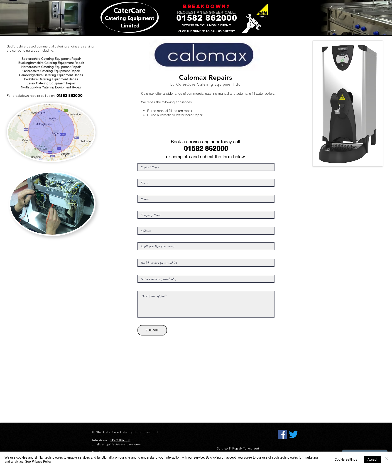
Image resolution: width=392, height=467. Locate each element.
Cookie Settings (346, 459)
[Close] (386, 459)
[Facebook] (282, 434)
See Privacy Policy (38, 461)
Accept (372, 459)
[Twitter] (293, 434)
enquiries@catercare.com (121, 444)
